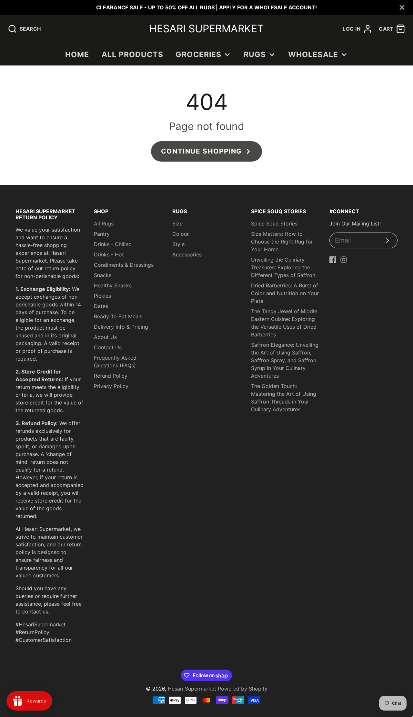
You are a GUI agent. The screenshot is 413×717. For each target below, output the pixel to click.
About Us (105, 337)
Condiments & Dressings (124, 265)
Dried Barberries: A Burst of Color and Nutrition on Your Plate (285, 293)
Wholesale (313, 54)
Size (177, 223)
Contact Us (108, 347)
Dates (101, 306)
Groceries (198, 54)
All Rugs (104, 223)
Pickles (102, 296)
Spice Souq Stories (274, 223)
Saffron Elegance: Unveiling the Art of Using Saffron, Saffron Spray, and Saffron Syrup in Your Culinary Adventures (284, 360)
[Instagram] (343, 259)
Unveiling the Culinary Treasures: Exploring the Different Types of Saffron (283, 267)
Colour (180, 234)
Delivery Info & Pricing (121, 327)
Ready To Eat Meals (118, 316)
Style (178, 244)
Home (77, 54)
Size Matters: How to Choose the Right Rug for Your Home (282, 242)
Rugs (255, 54)
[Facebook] (333, 259)
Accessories (187, 254)
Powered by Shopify (242, 688)
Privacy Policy (111, 386)
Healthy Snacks (113, 285)
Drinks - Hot (109, 254)
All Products (132, 54)
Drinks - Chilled (113, 244)
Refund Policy (110, 376)
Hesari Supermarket (192, 688)
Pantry (102, 234)
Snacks (102, 275)
